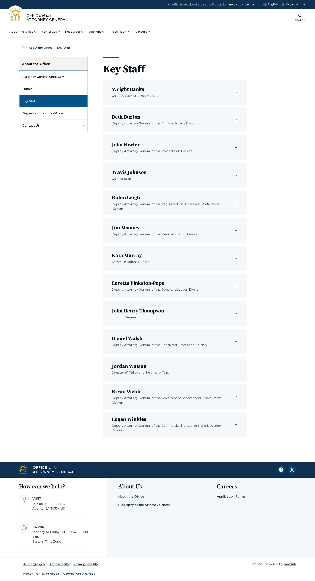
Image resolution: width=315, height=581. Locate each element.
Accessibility (59, 564)
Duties (27, 89)
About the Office (40, 47)
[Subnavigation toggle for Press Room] (131, 32)
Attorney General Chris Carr (43, 77)
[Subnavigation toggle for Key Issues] (61, 32)
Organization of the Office (42, 113)
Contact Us (31, 125)
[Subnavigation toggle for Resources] (85, 32)
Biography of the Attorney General (144, 505)
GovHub (290, 564)
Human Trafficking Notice (41, 573)
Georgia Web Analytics (79, 573)
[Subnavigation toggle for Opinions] (106, 32)
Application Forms (231, 496)
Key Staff (29, 101)
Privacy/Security (85, 564)
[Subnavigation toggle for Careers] (151, 32)
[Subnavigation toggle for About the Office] (38, 32)
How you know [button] (239, 4)
